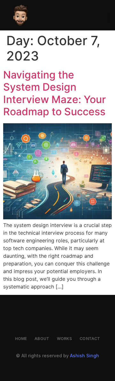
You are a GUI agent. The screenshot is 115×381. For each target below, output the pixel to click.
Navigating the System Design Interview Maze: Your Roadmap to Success (54, 93)
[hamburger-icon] (101, 17)
